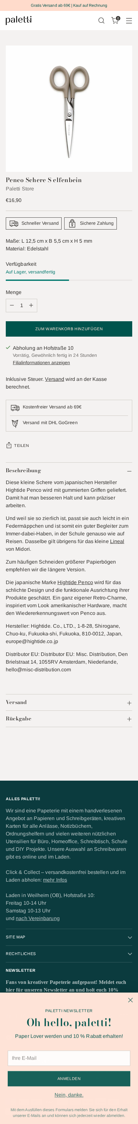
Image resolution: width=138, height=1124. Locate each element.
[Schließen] (130, 1000)
